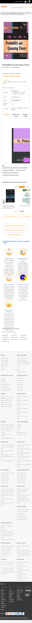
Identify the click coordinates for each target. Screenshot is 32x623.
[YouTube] (30, 591)
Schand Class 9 (5, 480)
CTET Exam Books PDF (6, 548)
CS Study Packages (5, 390)
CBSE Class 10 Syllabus (7, 400)
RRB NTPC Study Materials (23, 495)
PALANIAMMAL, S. (16, 100)
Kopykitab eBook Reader (11, 595)
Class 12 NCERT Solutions (7, 424)
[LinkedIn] (26, 595)
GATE (18, 428)
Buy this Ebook (10, 216)
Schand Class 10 (5, 478)
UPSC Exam (20, 390)
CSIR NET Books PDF (6, 550)
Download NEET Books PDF (24, 550)
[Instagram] (28, 595)
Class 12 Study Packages (23, 509)
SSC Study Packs (21, 515)
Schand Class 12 (5, 475)
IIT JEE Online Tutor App (7, 562)
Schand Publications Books (7, 473)
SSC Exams (20, 388)
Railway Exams (20, 378)
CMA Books (3, 382)
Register (20, 1)
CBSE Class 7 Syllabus (6, 406)
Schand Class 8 (5, 482)
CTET (18, 430)
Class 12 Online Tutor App (7, 568)
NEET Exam (20, 386)
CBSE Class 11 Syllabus (7, 398)
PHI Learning (14, 91)
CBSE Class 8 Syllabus (6, 404)
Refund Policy (2, 608)
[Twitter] (28, 591)
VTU (18, 368)
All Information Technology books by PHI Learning (19, 93)
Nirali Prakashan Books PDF (8, 445)
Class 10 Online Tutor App (7, 570)
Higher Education (10, 12)
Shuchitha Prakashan (6, 384)
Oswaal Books (4, 366)
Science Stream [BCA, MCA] (23, 362)
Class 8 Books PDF (21, 473)
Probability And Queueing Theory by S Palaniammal (15, 167)
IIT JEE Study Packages (22, 511)
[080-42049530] (25, 1)
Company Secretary (21, 434)
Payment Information (3, 604)
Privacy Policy (2, 594)
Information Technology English (10, 172)
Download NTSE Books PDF (24, 552)
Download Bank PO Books (7, 489)
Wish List (19, 597)
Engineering (20, 12)
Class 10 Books (4, 362)
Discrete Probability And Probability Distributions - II (15, 339)
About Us (3, 590)
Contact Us (2, 584)
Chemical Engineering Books (8, 539)
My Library (19, 599)
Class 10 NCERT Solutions (7, 428)
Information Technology (8, 170)
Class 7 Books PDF (21, 475)
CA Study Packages (5, 388)
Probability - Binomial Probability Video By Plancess (24, 339)
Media (2, 601)
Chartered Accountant (22, 432)
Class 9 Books (4, 364)
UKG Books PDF (21, 482)
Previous (4, 201)
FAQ (2, 592)
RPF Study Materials (22, 497)
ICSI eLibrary (11, 591)
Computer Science (20, 170)
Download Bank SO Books (7, 493)
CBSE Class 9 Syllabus (6, 402)
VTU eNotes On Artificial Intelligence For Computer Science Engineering (9, 207)
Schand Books (4, 386)
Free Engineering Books (23, 358)
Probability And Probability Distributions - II (15, 337)
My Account (19, 592)
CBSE (2, 368)
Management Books (22, 360)
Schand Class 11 (5, 477)
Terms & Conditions (3, 598)
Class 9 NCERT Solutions (7, 438)
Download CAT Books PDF (23, 555)
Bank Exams (20, 380)
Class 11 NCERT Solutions (7, 426)
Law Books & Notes (21, 372)
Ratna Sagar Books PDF (7, 454)
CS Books (3, 380)
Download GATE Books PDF (24, 553)
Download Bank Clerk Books (8, 491)
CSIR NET (19, 426)
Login (16, 1)
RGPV (18, 370)
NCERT (3, 370)
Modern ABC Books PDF (7, 460)
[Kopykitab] (4, 6)
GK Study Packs (21, 513)
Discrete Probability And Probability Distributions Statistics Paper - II (6, 339)
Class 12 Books (4, 358)
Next (28, 201)
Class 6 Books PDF (21, 477)
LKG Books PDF (21, 480)
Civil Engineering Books (7, 531)
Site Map (11, 601)
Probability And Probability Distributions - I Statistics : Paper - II (24, 335)
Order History (18, 594)
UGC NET (19, 424)
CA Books (3, 378)
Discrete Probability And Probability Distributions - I (24, 337)
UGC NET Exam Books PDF (7, 546)
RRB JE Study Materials (22, 489)
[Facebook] (26, 591)
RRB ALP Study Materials (23, 499)
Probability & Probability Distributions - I (6, 335)
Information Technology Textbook (11, 175)
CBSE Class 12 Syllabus (7, 396)
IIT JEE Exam (20, 384)
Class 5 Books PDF (21, 478)
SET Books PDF (5, 552)
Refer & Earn (20, 590)
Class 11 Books (4, 360)
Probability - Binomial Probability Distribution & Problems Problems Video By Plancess (6, 341)
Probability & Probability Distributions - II (15, 335)
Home (2, 12)
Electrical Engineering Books (8, 533)
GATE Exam (20, 382)
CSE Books (3, 529)
